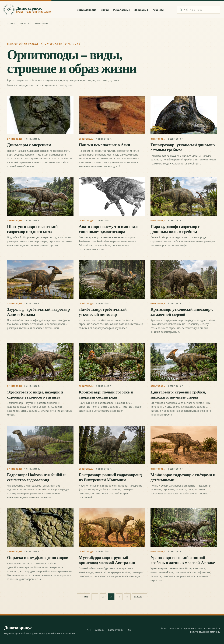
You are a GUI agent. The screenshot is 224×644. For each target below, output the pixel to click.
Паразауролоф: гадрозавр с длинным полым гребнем (175, 228)
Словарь (99, 629)
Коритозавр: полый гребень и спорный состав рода (106, 394)
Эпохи (105, 10)
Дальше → (139, 596)
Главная (11, 23)
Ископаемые (121, 10)
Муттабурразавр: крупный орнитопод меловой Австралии (107, 559)
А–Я (89, 629)
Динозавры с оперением (29, 145)
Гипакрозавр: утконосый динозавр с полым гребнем (182, 147)
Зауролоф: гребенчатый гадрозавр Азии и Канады (38, 311)
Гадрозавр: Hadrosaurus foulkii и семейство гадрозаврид (36, 477)
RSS (129, 629)
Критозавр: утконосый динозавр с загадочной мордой (181, 311)
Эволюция (141, 10)
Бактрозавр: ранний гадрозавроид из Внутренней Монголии (110, 477)
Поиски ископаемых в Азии (104, 145)
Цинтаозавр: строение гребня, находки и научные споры (178, 394)
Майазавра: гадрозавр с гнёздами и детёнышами (182, 477)
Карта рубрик (115, 629)
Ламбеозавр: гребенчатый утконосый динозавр (103, 311)
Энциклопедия (86, 10)
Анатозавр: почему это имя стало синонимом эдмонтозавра (109, 228)
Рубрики (158, 10)
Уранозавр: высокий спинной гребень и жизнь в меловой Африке (182, 559)
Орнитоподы (14, 139)
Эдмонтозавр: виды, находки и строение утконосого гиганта (35, 394)
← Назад (83, 596)
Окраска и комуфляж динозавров (37, 557)
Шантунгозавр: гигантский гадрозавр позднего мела (32, 228)
